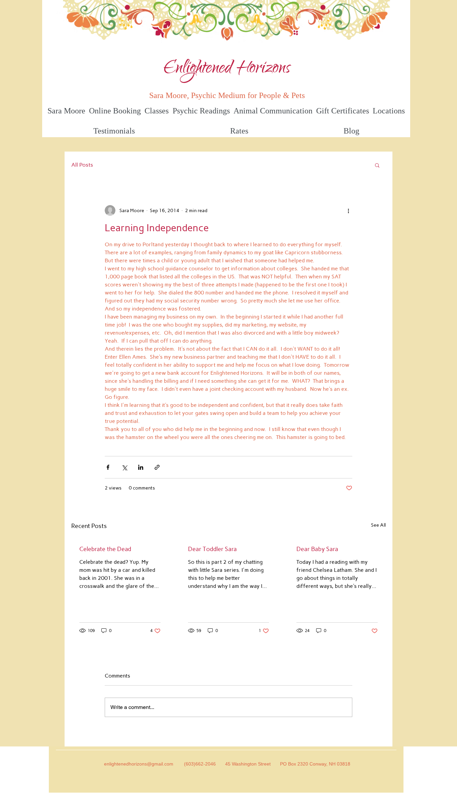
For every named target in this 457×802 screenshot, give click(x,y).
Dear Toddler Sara (212, 549)
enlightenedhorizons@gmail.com (138, 764)
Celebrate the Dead (105, 549)
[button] (377, 165)
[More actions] (348, 210)
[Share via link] (157, 467)
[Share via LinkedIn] (141, 467)
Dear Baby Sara (317, 549)
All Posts (82, 165)
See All (378, 525)
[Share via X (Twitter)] (124, 467)
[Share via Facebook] (108, 467)
